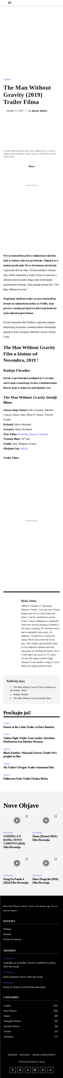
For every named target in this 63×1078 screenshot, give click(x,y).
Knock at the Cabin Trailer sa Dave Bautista (28, 727)
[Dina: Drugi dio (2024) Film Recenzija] (46, 863)
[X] (27, 173)
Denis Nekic (39, 110)
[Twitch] (35, 1070)
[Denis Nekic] (11, 633)
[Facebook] (20, 173)
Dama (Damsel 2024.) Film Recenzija (23, 977)
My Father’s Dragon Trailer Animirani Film (28, 767)
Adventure (8, 832)
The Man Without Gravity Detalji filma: (32, 698)
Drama (33, 434)
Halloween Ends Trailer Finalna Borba (25, 778)
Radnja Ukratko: (21, 694)
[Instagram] (20, 1070)
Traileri (7, 79)
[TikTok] (28, 1070)
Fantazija (43, 434)
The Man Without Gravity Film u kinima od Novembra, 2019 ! (32, 689)
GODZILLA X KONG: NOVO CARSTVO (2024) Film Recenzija (14, 841)
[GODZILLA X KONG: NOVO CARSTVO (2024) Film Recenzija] (17, 820)
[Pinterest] (35, 173)
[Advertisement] (31, 38)
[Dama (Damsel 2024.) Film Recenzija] (46, 820)
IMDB (23, 448)
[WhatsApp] (43, 173)
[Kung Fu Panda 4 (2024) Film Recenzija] (17, 863)
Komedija (23, 434)
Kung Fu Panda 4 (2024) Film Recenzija (15, 880)
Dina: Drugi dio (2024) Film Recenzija (45, 880)
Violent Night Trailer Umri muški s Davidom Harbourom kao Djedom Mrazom (29, 739)
